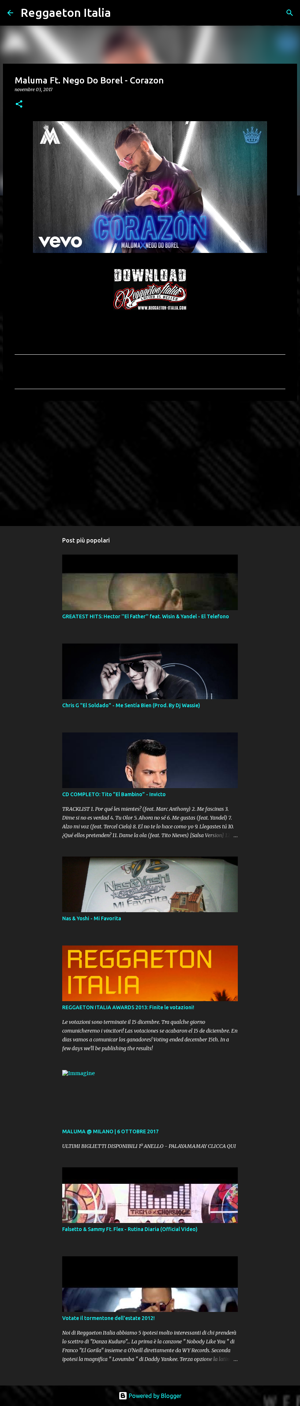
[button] (19, 104)
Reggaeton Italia (65, 12)
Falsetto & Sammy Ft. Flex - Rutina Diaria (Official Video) (130, 1229)
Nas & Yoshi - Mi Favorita (91, 918)
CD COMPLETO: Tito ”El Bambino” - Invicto (114, 794)
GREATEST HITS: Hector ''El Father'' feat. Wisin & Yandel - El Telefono (145, 616)
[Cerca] (121, 13)
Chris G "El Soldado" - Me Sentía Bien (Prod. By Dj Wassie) (131, 705)
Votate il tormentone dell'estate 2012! (108, 1318)
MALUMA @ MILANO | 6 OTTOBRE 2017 (110, 1131)
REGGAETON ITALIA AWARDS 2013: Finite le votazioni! (128, 1007)
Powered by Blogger (154, 1395)
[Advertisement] (150, 463)
